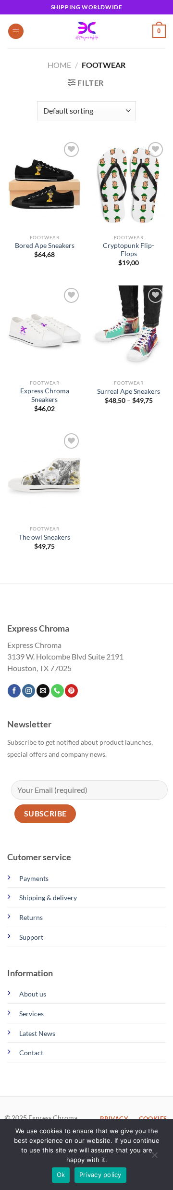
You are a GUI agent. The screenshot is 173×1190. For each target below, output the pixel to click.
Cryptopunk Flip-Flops (128, 250)
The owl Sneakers (44, 537)
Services (31, 1013)
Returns (31, 917)
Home (59, 64)
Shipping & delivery (48, 897)
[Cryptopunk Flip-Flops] (128, 184)
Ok (61, 1174)
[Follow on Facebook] (14, 691)
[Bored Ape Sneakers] (44, 184)
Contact (31, 1052)
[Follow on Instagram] (28, 691)
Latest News (37, 1033)
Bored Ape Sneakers (44, 245)
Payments (34, 878)
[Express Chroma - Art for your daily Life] (86, 31)
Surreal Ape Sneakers (128, 391)
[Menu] (16, 31)
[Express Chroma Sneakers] (44, 330)
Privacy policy (100, 1174)
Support (31, 937)
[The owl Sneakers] (44, 475)
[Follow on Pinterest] (71, 691)
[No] (154, 1157)
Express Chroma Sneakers (44, 395)
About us (32, 994)
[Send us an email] (43, 691)
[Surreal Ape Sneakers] (128, 330)
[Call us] (57, 691)
